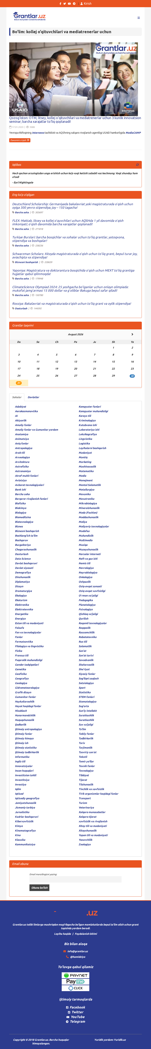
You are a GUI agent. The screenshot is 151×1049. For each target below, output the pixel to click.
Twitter (77, 1012)
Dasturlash (21, 308)
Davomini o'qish (18, 140)
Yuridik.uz (120, 1039)
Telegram (77, 1021)
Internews (38, 132)
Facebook (77, 1007)
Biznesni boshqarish (26, 262)
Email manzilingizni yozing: (43, 874)
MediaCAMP (133, 132)
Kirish (88, 3)
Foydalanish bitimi (86, 933)
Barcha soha (22, 212)
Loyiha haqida (62, 933)
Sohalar (16, 397)
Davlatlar (33, 397)
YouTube (78, 1017)
